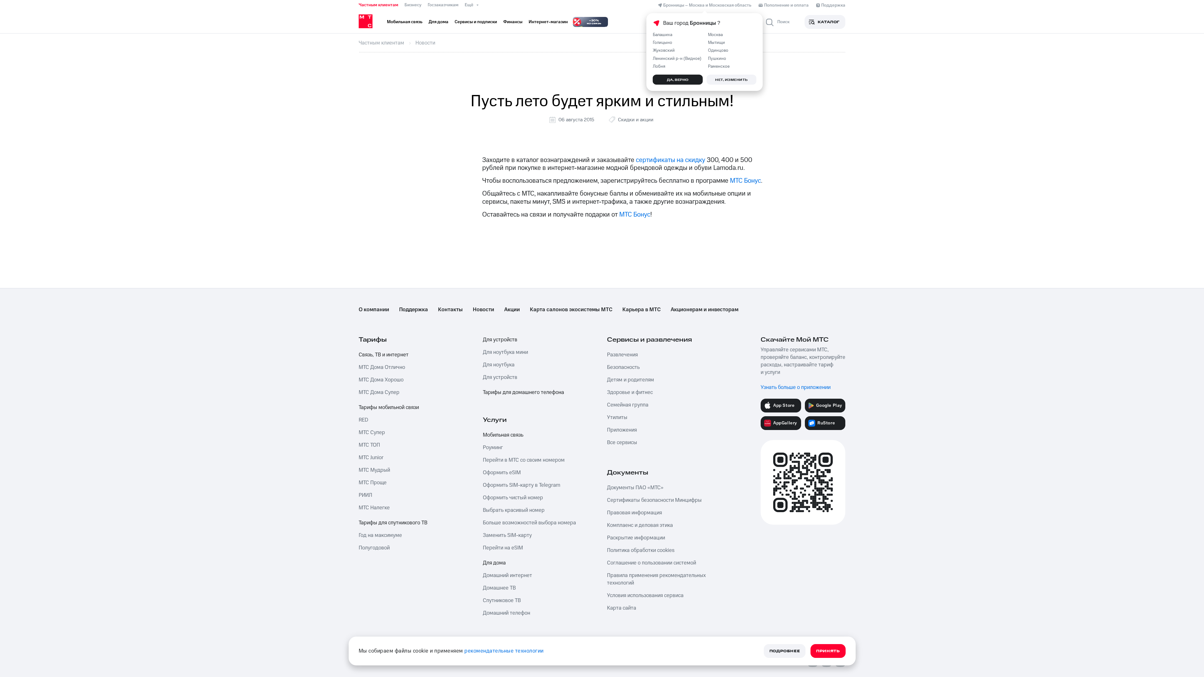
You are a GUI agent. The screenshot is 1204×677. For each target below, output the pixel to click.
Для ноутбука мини (505, 352)
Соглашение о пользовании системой (651, 563)
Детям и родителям (630, 380)
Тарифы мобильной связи (389, 407)
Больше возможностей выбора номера (529, 523)
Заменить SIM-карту (507, 535)
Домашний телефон (506, 613)
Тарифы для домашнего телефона (523, 392)
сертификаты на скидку (670, 160)
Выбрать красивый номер (514, 510)
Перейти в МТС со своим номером (524, 460)
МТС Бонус (745, 180)
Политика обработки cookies (640, 550)
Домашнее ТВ (499, 588)
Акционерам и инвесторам (704, 309)
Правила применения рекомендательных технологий (656, 579)
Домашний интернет (507, 575)
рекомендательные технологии (504, 651)
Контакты (450, 309)
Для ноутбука (499, 365)
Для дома (494, 563)
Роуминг (493, 447)
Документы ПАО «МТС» (635, 487)
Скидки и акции (635, 119)
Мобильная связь (503, 435)
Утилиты (617, 417)
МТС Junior (371, 457)
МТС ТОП (369, 445)
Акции (512, 309)
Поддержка (413, 309)
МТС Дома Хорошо (381, 380)
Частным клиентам (378, 5)
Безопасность (623, 367)
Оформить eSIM (502, 472)
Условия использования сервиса (645, 595)
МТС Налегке (374, 508)
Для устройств (500, 340)
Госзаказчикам (443, 5)
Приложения (622, 430)
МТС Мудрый (374, 470)
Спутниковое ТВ (502, 600)
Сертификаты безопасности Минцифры (654, 500)
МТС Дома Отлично (382, 367)
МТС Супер (372, 432)
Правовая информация (634, 513)
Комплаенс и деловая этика (640, 525)
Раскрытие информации (636, 538)
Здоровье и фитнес (630, 392)
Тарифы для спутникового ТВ (393, 523)
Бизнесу (412, 5)
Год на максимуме (380, 535)
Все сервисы (622, 442)
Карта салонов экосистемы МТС (571, 309)
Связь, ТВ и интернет (384, 355)
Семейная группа (627, 405)
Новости (483, 309)
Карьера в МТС (641, 309)
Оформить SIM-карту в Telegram (521, 485)
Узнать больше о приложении (796, 387)
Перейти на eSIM (503, 548)
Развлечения (622, 355)
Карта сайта (621, 608)
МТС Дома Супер (379, 392)
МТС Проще (373, 482)
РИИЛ (365, 495)
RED (363, 420)
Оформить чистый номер (513, 497)
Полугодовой (374, 548)
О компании (374, 309)
